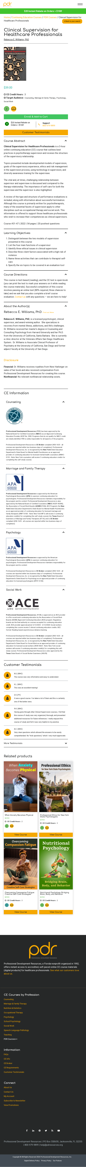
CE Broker (8, 1063)
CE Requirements (11, 1068)
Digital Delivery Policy (32, 1161)
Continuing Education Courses (27, 17)
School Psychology (12, 1021)
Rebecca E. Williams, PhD (16, 39)
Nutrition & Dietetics (12, 1008)
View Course (20, 835)
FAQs (6, 1054)
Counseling (29, 98)
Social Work (8, 101)
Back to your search (73, 21)
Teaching (8, 1035)
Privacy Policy (46, 1161)
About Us (8, 1087)
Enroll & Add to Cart (36, 116)
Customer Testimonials (35, 132)
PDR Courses (50, 17)
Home (7, 17)
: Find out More (48, 312)
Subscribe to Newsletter (14, 1101)
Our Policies (57, 1161)
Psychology (61, 98)
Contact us (20, 296)
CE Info (7, 1059)
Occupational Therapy (13, 1012)
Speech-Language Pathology (16, 1030)
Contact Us (8, 1092)
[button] (80, 4)
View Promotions (11, 1105)
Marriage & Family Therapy (45, 98)
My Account (9, 1096)
